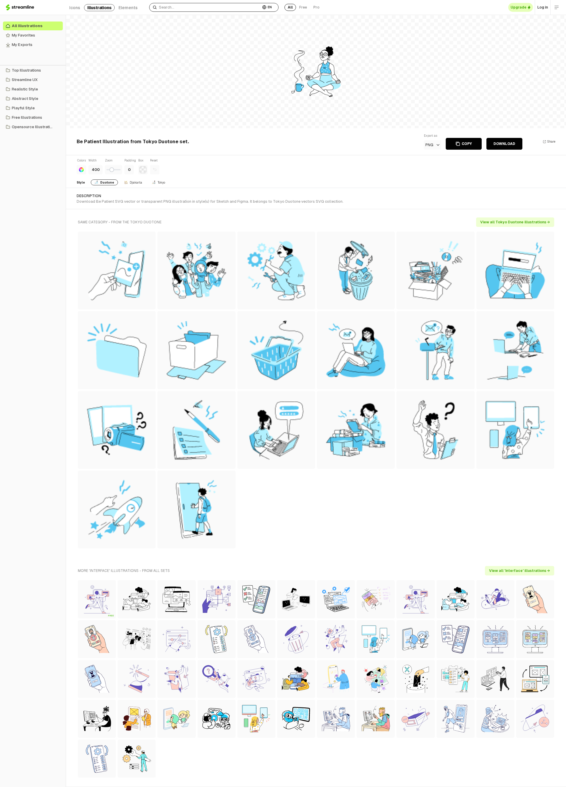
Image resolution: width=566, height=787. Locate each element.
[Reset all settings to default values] (154, 169)
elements (128, 7)
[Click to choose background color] (143, 170)
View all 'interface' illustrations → (519, 571)
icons (74, 7)
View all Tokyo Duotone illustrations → (515, 222)
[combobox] (205, 7)
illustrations (99, 7)
